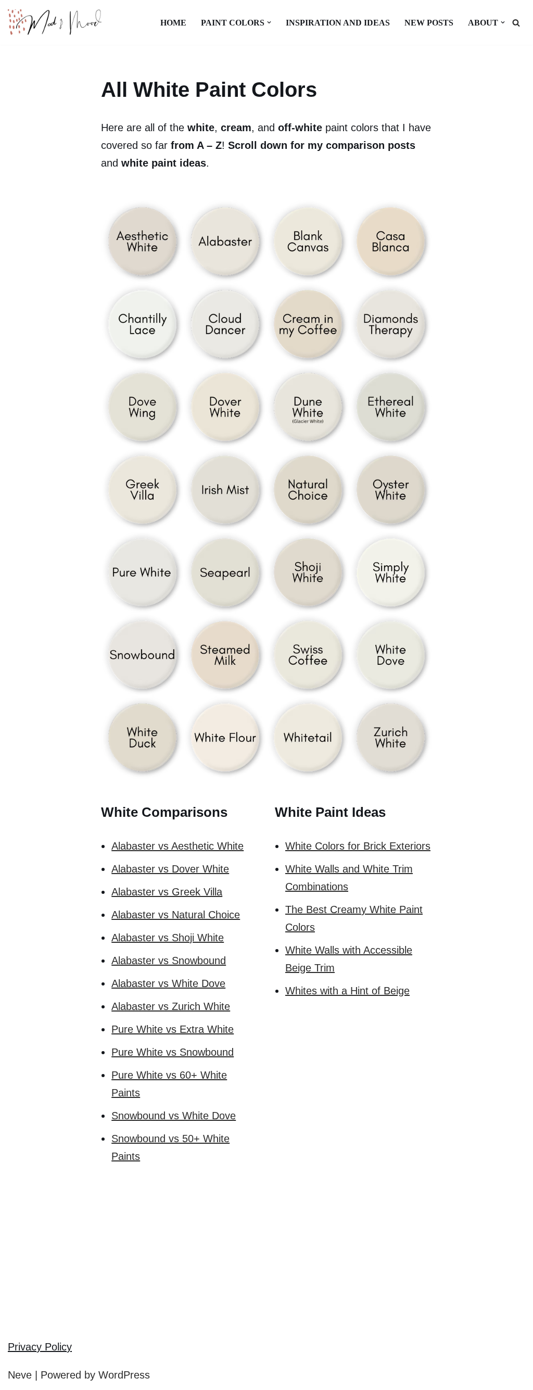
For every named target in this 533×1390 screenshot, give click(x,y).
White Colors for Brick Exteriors (357, 846)
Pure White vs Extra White (172, 1029)
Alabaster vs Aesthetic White (177, 846)
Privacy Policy (40, 1347)
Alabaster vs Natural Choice (175, 914)
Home (173, 22)
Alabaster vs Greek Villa (166, 892)
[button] (269, 22)
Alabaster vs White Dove (168, 983)
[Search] (516, 23)
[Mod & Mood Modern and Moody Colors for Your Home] (60, 22)
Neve (20, 1375)
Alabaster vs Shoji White (167, 937)
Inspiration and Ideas (338, 22)
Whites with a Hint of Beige (347, 990)
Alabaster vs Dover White (170, 869)
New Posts (428, 22)
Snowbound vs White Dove (173, 1115)
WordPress (124, 1375)
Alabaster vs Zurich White (170, 1006)
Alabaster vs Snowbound (168, 960)
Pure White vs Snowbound (172, 1052)
